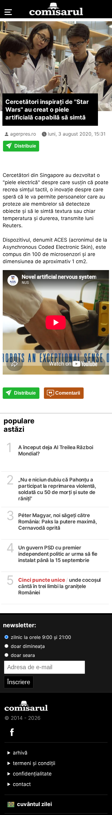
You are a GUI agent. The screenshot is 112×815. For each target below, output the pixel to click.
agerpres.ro (23, 134)
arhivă (20, 753)
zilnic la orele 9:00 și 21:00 (40, 637)
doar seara (22, 655)
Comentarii (67, 393)
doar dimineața (27, 646)
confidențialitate (32, 774)
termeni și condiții (34, 763)
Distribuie (24, 146)
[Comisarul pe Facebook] (11, 731)
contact (22, 784)
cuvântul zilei (34, 804)
